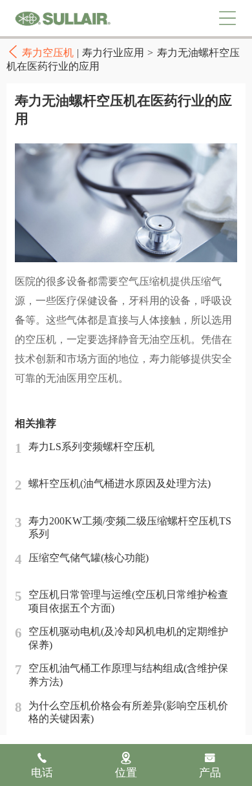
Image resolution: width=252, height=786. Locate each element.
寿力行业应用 (113, 52)
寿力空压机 (62, 18)
